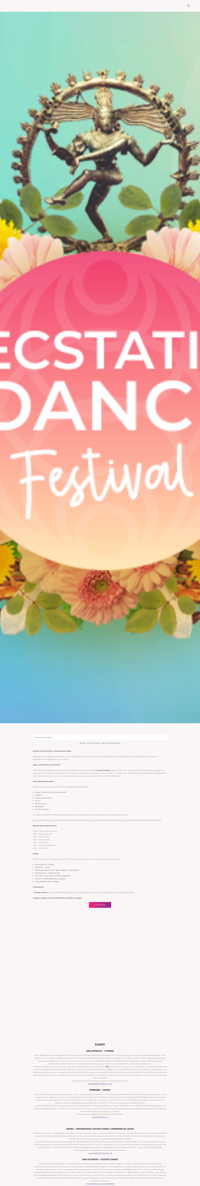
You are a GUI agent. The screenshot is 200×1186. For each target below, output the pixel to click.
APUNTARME (100, 905)
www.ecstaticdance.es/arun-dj (100, 1153)
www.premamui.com (100, 1117)
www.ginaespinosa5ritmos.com (100, 1084)
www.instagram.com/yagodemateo (100, 1184)
